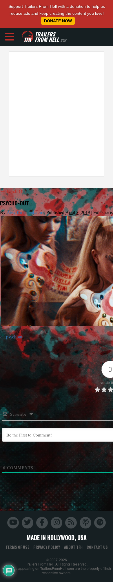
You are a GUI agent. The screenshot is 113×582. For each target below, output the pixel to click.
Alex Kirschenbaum (25, 212)
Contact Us (97, 547)
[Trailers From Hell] (27, 37)
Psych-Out (13, 191)
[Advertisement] (56, 114)
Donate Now (58, 21)
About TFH (73, 547)
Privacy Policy (46, 547)
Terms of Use (17, 547)
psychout (14, 337)
